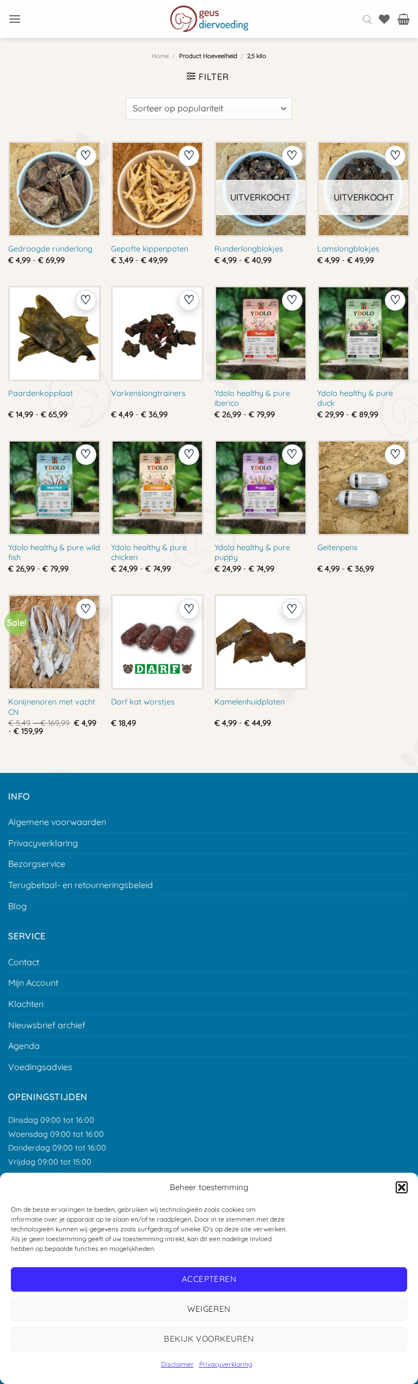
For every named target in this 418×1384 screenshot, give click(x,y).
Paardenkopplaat (40, 393)
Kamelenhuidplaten (249, 702)
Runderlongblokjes (248, 249)
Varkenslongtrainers (148, 393)
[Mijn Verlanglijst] (384, 19)
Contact (23, 962)
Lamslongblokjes (348, 249)
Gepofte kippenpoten (149, 249)
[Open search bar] (367, 19)
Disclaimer (177, 1364)
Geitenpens (337, 547)
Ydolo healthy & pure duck (355, 398)
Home (160, 56)
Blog (17, 906)
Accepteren (209, 1279)
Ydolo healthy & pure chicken (149, 553)
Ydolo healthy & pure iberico (252, 398)
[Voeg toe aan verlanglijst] (86, 156)
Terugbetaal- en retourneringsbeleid (80, 884)
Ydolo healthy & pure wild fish (54, 553)
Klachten (26, 1003)
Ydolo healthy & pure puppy (252, 553)
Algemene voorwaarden (57, 821)
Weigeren (209, 1309)
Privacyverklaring (225, 1364)
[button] (401, 1187)
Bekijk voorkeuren (209, 1338)
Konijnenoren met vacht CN (51, 707)
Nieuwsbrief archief (46, 1025)
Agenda (24, 1045)
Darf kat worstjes (143, 702)
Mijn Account (33, 982)
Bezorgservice (36, 863)
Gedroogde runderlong (50, 249)
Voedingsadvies (40, 1066)
